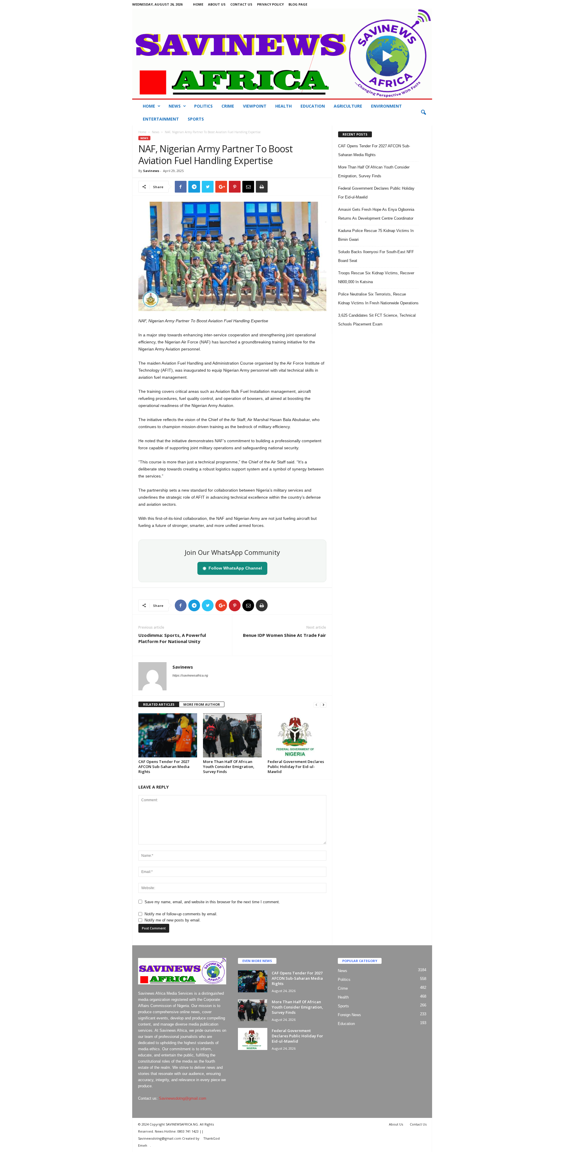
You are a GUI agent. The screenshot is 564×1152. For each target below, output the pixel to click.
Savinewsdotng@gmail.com (182, 1098)
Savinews (151, 170)
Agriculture (348, 106)
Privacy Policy (270, 4)
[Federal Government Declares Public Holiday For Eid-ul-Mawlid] (297, 735)
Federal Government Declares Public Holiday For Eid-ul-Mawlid (296, 766)
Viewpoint (254, 106)
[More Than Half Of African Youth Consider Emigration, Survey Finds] (232, 735)
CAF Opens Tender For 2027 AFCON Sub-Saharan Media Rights (163, 766)
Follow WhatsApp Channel (232, 568)
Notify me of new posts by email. (173, 920)
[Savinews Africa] (282, 53)
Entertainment (161, 119)
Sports (196, 119)
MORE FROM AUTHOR (201, 704)
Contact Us (241, 4)
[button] (423, 112)
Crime (227, 106)
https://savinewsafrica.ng (190, 675)
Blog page (297, 4)
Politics (203, 106)
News (175, 106)
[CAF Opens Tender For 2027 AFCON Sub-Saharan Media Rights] (167, 735)
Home (198, 4)
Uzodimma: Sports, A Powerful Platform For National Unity (172, 638)
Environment (386, 106)
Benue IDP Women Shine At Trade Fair (284, 635)
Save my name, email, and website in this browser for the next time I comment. (212, 902)
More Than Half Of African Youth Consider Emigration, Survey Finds (228, 766)
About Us (217, 4)
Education (313, 106)
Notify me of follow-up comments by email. (181, 914)
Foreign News (349, 1015)
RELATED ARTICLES (158, 704)
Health (283, 106)
